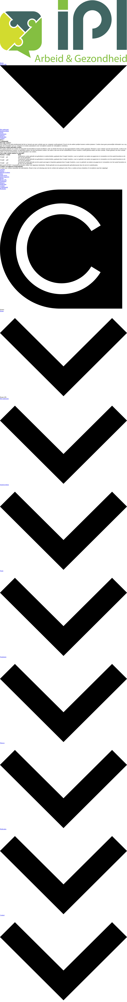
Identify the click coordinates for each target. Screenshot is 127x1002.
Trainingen (3, 181)
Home (2, 178)
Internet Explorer (5, 172)
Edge (1, 174)
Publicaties (3, 184)
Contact (2, 186)
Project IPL (3, 180)
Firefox (2, 171)
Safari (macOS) (4, 177)
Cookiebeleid (4, 187)
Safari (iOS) (3, 175)
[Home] (63, 61)
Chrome (2, 169)
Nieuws (2, 183)
